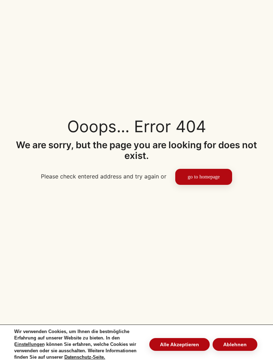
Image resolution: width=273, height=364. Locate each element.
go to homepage (204, 177)
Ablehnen (235, 344)
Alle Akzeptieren (179, 344)
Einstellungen (29, 344)
